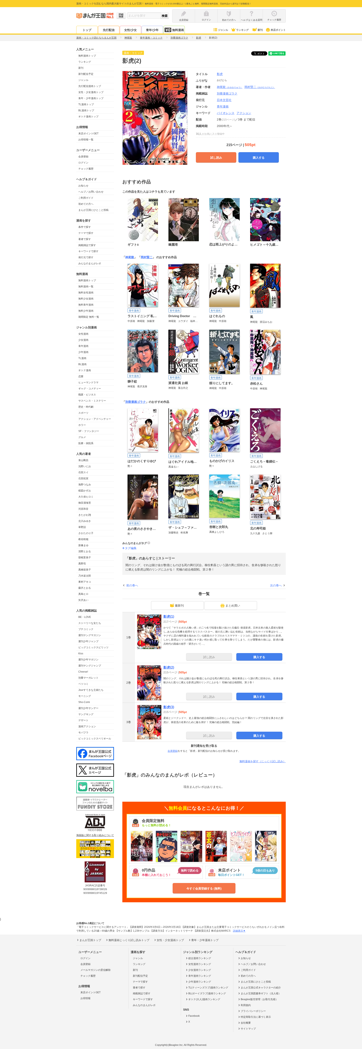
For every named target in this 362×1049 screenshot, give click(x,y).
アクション (244, 113)
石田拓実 (83, 478)
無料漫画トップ (87, 55)
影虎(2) (168, 667)
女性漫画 (83, 333)
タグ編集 (131, 548)
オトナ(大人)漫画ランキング (204, 999)
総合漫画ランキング (199, 958)
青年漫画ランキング (199, 975)
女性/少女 (130, 30)
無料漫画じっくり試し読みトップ (129, 940)
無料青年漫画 (85, 304)
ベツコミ (83, 683)
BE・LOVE (84, 617)
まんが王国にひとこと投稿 (93, 210)
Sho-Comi (84, 702)
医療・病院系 (85, 443)
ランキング (242, 30)
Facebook (194, 1015)
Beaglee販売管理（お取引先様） (259, 999)
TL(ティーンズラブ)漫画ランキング (208, 987)
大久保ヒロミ (85, 496)
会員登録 (83, 156)
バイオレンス (225, 113)
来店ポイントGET (88, 133)
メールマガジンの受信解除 (95, 970)
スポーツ (83, 412)
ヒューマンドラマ (88, 382)
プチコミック (85, 629)
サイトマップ (248, 1028)
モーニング (84, 696)
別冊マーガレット (88, 677)
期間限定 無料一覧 (88, 316)
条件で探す (84, 227)
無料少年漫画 (85, 310)
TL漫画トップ (86, 104)
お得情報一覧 (85, 139)
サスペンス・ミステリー (92, 400)
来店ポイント (278, 30)
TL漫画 (82, 358)
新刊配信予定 (85, 74)
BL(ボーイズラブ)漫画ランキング (207, 993)
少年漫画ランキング (199, 981)
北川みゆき (84, 521)
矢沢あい (83, 600)
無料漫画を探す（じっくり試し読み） (262, 761)
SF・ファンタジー (88, 431)
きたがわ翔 (84, 514)
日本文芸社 (224, 100)
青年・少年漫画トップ (90, 98)
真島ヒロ (83, 594)
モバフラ (83, 732)
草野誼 (82, 527)
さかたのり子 (85, 533)
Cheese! (83, 671)
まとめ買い (232, 605)
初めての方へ (85, 203)
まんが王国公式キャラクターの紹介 (261, 987)
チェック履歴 (85, 168)
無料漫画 (178, 30)
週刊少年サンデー (88, 708)
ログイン (83, 162)
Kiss (80, 653)
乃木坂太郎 (84, 575)
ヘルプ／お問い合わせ (90, 191)
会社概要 (246, 1022)
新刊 (260, 30)
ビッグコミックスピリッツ (93, 647)
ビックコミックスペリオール (94, 738)
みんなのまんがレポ (89, 263)
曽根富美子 (84, 557)
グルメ (82, 437)
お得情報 (85, 998)
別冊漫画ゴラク (135, 401)
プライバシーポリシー (253, 1011)
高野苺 (82, 563)
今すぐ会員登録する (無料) (204, 888)
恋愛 (80, 376)
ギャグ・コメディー (89, 388)
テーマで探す (85, 233)
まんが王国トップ (90, 940)
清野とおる (84, 551)
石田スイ (83, 472)
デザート (83, 720)
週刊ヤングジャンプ (89, 665)
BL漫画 (82, 364)
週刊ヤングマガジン (89, 635)
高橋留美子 (84, 569)
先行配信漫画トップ (89, 86)
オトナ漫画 (84, 370)
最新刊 (179, 605)
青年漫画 (83, 346)
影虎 (220, 74)
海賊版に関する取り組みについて (95, 835)
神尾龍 (229, 87)
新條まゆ (83, 545)
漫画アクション (87, 726)
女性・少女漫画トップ (90, 92)
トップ (87, 30)
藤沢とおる (84, 587)
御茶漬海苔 (84, 502)
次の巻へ (276, 585)
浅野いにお (84, 466)
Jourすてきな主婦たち (90, 690)
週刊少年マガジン (88, 659)
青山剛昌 (83, 460)
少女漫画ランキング (199, 970)
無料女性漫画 (85, 292)
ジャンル (223, 30)
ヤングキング (85, 714)
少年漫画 (83, 352)
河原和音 (83, 508)
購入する (259, 157)
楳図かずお (84, 490)
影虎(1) (168, 616)
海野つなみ (84, 484)
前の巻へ (132, 585)
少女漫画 (83, 339)
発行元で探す (85, 257)
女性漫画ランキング (199, 964)
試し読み (216, 157)
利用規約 (246, 1005)
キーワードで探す (88, 251)
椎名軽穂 (83, 539)
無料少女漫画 (85, 298)
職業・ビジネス (87, 394)
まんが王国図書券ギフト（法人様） (261, 993)
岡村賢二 (259, 87)
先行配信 (109, 30)
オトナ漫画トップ (88, 116)
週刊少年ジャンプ (88, 641)
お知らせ (83, 185)
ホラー (82, 425)
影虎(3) (168, 707)
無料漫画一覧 (85, 286)
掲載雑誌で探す (87, 245)
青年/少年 (152, 30)
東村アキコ (84, 581)
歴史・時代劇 (85, 406)
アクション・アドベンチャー (94, 419)
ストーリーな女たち (89, 623)
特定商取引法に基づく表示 (256, 1016)
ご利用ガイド (85, 197)
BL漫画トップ (86, 110)
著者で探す (84, 239)
